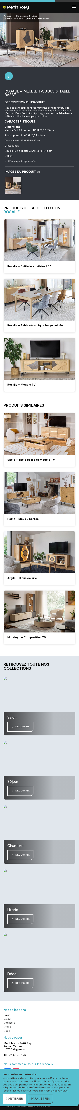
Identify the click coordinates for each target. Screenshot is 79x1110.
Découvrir (22, 727)
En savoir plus (59, 1090)
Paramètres (40, 1099)
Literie (7, 1026)
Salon (7, 1015)
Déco (7, 1031)
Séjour (35, 15)
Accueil (7, 15)
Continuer (14, 1099)
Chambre (9, 1022)
